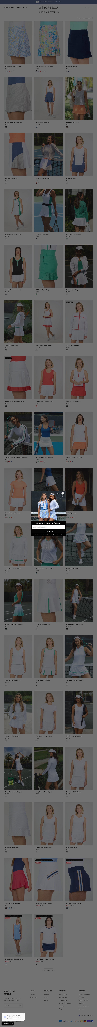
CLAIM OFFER (48, 531)
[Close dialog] (63, 493)
